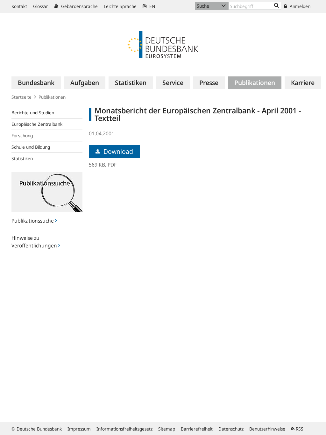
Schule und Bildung (30, 147)
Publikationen (52, 97)
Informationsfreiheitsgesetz (124, 429)
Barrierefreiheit (197, 429)
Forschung (22, 135)
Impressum (79, 429)
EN (151, 6)
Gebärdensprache (79, 6)
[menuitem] (36, 82)
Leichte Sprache (120, 6)
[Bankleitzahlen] (276, 6)
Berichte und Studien (32, 113)
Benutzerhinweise (267, 429)
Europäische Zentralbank (36, 124)
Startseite (21, 97)
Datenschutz (231, 429)
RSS (298, 429)
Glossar (40, 6)
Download (117, 151)
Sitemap (166, 429)
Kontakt (19, 6)
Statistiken (22, 158)
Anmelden (299, 6)
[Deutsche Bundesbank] (163, 43)
